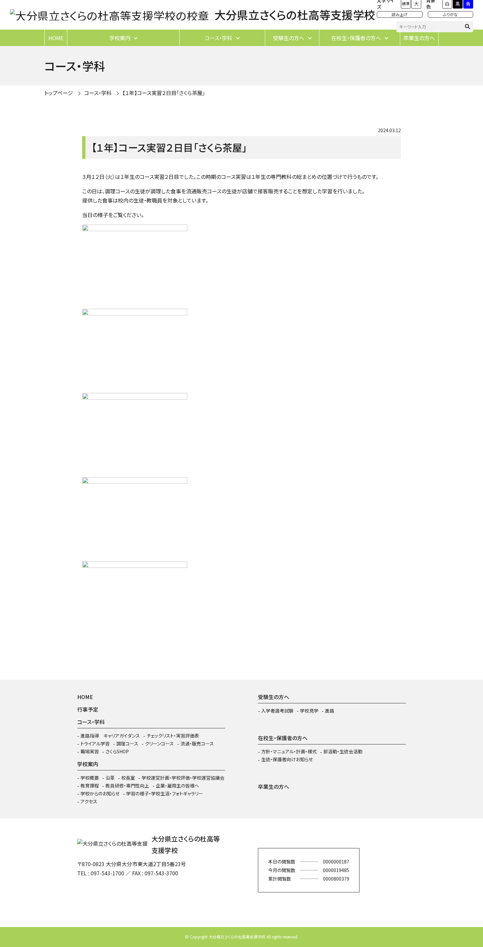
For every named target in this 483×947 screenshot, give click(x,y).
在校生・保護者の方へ (356, 38)
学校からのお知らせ (100, 793)
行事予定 (87, 709)
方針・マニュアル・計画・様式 (289, 751)
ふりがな (450, 14)
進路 (329, 710)
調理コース (127, 743)
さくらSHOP (117, 751)
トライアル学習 (95, 743)
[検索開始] (467, 26)
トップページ (58, 93)
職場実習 (89, 751)
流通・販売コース (197, 743)
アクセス (88, 801)
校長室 (128, 777)
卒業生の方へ (419, 38)
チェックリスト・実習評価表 (173, 735)
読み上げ (399, 14)
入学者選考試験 (277, 710)
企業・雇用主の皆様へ (177, 785)
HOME (55, 38)
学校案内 (119, 38)
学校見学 (309, 710)
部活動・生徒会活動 (342, 751)
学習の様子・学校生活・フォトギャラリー (164, 793)
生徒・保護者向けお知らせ (287, 759)
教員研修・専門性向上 (127, 785)
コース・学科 (218, 38)
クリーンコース (159, 743)
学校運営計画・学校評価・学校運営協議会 (183, 777)
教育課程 (89, 785)
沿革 (110, 777)
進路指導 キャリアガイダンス (110, 735)
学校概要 (89, 777)
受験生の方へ (288, 38)
